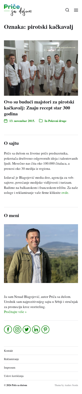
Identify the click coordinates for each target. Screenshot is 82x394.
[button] (67, 10)
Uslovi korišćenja (13, 376)
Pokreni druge (57, 121)
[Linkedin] (36, 329)
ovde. (65, 192)
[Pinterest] (45, 329)
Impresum (9, 367)
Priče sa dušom (19, 385)
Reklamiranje (11, 359)
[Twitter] (27, 329)
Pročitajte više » (15, 311)
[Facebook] (8, 329)
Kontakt (8, 350)
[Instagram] (17, 329)
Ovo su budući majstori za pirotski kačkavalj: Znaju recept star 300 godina (39, 107)
